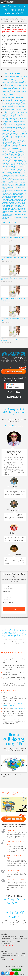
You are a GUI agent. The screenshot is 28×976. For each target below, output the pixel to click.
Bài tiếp (23, 70)
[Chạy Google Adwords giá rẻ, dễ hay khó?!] (14, 763)
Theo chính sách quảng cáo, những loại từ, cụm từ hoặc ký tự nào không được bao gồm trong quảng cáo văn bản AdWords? (14, 177)
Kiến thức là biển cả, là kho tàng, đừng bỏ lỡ (14, 739)
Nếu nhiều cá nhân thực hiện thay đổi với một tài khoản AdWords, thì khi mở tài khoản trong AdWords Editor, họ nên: (14, 97)
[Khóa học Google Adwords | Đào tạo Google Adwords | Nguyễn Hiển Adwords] (9, 1)
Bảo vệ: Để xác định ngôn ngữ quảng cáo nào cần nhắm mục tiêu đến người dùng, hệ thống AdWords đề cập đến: (14, 78)
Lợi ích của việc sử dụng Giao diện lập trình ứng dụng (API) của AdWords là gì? (13, 122)
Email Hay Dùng (7, 597)
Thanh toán (20, 966)
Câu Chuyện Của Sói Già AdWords (14, 901)
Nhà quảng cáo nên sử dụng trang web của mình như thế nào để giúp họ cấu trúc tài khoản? (14, 158)
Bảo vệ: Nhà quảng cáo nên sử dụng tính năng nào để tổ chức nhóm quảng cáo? (13, 125)
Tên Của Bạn (6, 586)
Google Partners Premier (18, 708)
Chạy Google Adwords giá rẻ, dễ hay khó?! (12, 773)
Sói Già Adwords (5, 18)
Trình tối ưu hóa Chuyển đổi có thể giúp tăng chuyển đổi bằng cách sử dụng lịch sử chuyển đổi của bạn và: (14, 82)
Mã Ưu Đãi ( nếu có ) (8, 602)
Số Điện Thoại (7, 591)
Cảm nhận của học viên (15, 880)
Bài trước (5, 70)
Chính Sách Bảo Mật (10, 966)
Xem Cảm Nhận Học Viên (14, 426)
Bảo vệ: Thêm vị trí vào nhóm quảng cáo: (12, 169)
